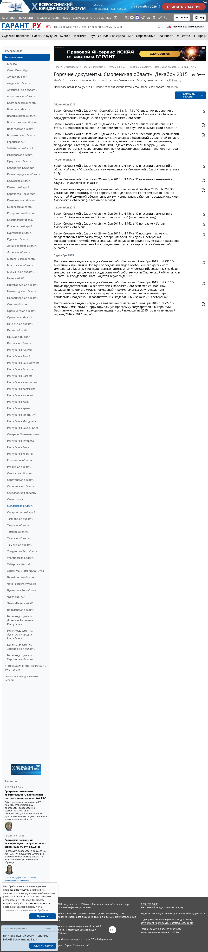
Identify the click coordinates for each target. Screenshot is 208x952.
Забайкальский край (20, 148)
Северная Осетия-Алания (23, 434)
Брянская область (18, 109)
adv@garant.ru (149, 922)
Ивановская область (20, 155)
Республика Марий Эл (21, 415)
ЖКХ (130, 36)
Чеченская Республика (21, 584)
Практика (79, 36)
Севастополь (15, 499)
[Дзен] (132, 17)
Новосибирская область (22, 298)
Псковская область (19, 343)
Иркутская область (19, 161)
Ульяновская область (20, 558)
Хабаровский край (18, 564)
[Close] (55, 928)
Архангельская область (22, 90)
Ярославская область (20, 610)
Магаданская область (21, 259)
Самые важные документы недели (21, 678)
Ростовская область (20, 460)
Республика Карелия (20, 395)
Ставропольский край (21, 512)
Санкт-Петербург (18, 70)
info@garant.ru (103, 939)
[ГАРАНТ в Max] (137, 17)
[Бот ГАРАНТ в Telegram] (148, 17)
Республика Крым (18, 408)
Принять (42, 916)
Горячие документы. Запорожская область (21, 647)
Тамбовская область (20, 519)
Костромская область (21, 213)
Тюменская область (19, 545)
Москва (12, 64)
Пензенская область (20, 324)
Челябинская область (21, 577)
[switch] (48, 27)
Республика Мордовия (21, 421)
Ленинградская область (22, 246)
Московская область (20, 265)
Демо (66, 17)
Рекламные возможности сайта (175, 922)
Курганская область (19, 233)
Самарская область (19, 473)
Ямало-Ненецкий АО (20, 603)
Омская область (17, 304)
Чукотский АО (16, 597)
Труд (92, 36)
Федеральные (13, 51)
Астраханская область (21, 96)
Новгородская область (21, 291)
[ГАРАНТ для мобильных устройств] (121, 17)
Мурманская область (20, 272)
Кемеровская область (21, 200)
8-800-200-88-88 (149, 904)
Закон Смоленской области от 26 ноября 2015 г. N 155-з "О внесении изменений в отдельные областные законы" (113, 181)
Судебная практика (16, 36)
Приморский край (18, 337)
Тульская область (18, 538)
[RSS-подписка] (165, 17)
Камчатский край (18, 187)
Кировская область (19, 207)
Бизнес (65, 36)
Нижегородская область (22, 285)
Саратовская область (20, 480)
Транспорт (165, 36)
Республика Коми (18, 402)
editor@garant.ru (195, 913)
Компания (9, 17)
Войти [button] (184, 17)
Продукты (43, 17)
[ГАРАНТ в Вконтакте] (127, 17)
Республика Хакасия (20, 454)
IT (194, 36)
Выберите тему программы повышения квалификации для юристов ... (21, 878)
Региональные (14, 57)
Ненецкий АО (15, 278)
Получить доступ (42, 946)
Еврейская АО (16, 142)
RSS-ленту (175, 80)
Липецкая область (19, 252)
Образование (145, 36)
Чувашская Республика (21, 590)
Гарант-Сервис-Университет (72, 945)
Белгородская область (21, 103)
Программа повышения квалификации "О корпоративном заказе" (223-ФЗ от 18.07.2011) (25, 843)
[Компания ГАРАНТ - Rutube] (160, 17)
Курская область (17, 239)
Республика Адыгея (19, 350)
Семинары (80, 17)
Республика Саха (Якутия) (23, 428)
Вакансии (26, 17)
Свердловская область (21, 493)
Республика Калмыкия (21, 389)
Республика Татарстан (21, 441)
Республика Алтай (18, 356)
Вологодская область (20, 129)
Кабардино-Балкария (20, 168)
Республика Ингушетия (22, 382)
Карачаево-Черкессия (21, 194)
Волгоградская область (22, 122)
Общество (183, 36)
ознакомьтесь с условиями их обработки (25, 910)
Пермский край (17, 330)
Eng (202, 17)
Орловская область (19, 317)
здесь (174, 87)
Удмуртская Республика (22, 551)
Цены (56, 17)
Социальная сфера (111, 36)
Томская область (18, 532)
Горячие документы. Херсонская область (20, 657)
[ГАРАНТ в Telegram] (143, 17)
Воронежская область (21, 135)
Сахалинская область (20, 486)
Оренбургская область (21, 311)
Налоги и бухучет (44, 36)
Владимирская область (22, 116)
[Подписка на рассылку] (116, 17)
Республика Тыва (18, 447)
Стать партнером (102, 17)
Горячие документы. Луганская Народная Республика (20, 634)
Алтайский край (17, 77)
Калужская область (19, 181)
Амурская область (18, 83)
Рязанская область (19, 467)
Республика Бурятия (20, 369)
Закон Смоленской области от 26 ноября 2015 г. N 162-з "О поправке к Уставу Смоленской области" (109, 225)
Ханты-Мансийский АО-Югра (25, 571)
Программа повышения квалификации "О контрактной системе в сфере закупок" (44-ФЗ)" (25, 795)
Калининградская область (23, 174)
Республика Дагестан (20, 376)
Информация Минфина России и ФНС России (25, 667)
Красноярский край (19, 226)
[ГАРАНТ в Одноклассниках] (154, 17)
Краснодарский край (20, 220)
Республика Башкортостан (24, 363)
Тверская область (18, 525)
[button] (185, 27)
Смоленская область (20, 506)
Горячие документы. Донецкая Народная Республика (20, 620)
